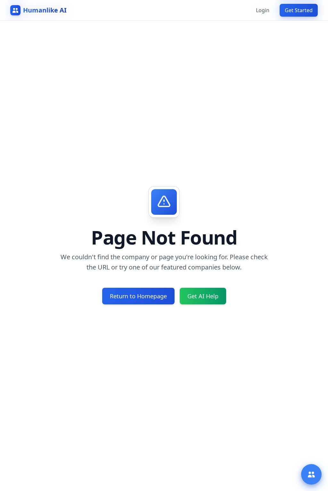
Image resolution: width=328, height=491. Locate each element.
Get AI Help (202, 296)
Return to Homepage (138, 296)
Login (262, 10)
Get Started (299, 10)
